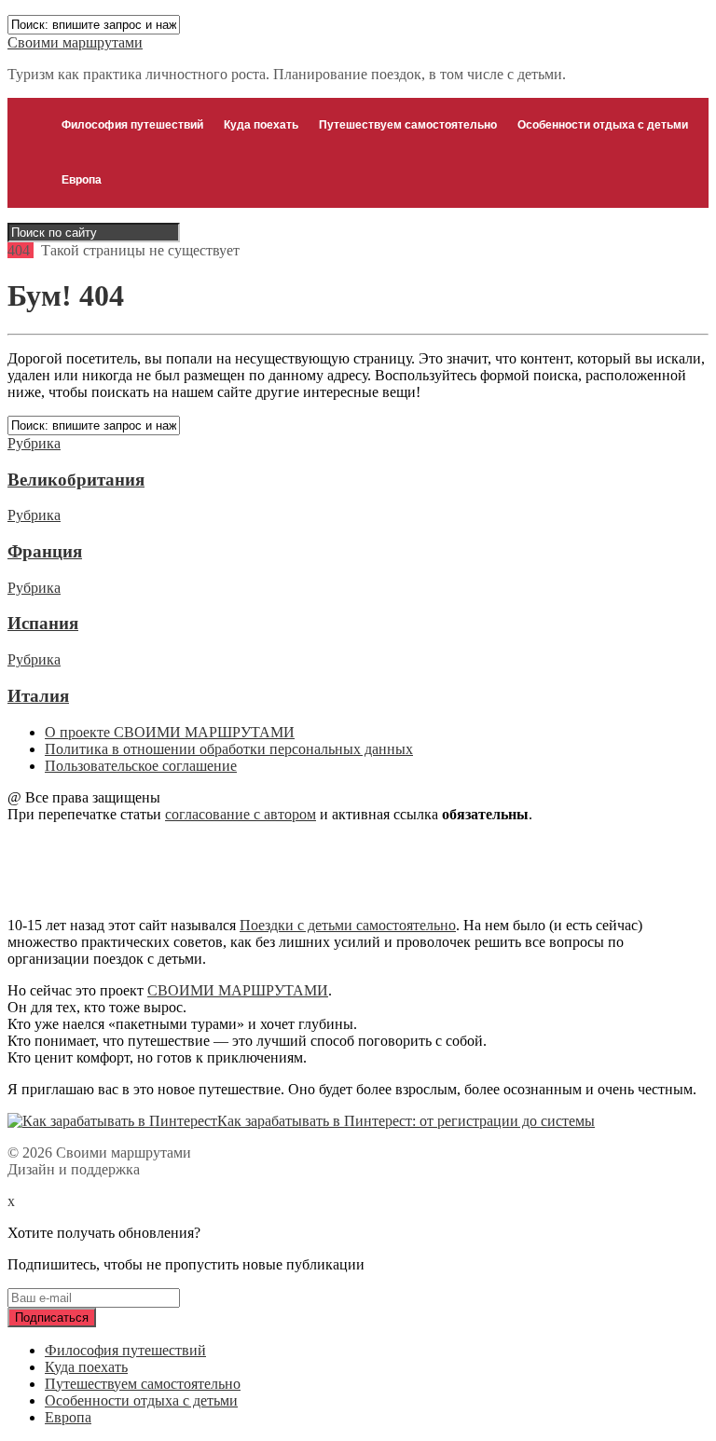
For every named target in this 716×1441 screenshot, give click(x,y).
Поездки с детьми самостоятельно (348, 925)
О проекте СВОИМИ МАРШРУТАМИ (170, 732)
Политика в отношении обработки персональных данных (229, 749)
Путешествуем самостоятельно (408, 124)
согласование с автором (240, 814)
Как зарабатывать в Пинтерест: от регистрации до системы (406, 1121)
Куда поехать (261, 124)
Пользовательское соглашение (141, 766)
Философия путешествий (132, 124)
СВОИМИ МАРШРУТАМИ (237, 990)
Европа (82, 179)
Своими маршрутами (75, 42)
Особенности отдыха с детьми (602, 124)
